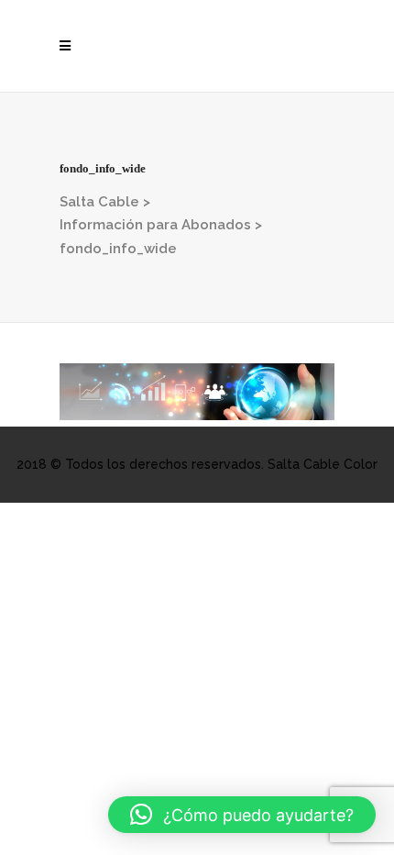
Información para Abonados (155, 225)
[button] (242, 814)
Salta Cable (99, 202)
